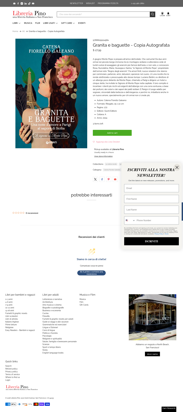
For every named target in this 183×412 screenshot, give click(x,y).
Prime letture (11, 325)
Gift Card (66, 23)
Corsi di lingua (48, 330)
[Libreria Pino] (33, 14)
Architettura (47, 302)
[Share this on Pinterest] (108, 179)
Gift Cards (84, 305)
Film (37, 23)
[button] (106, 141)
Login (7, 380)
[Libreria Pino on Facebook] (18, 3)
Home (15, 31)
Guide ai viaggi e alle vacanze (55, 322)
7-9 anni (8, 305)
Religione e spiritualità (52, 339)
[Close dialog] (177, 167)
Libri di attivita (11, 319)
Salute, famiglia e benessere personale (59, 341)
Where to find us (12, 377)
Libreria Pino (15, 398)
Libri (15, 23)
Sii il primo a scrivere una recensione (91, 272)
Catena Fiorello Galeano (112, 170)
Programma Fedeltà (108, 3)
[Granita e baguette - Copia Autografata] (51, 93)
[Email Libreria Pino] (14, 3)
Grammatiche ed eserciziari (54, 325)
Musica (28, 23)
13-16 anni (9, 310)
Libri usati (49, 23)
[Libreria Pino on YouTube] (33, 3)
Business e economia (51, 310)
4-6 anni (8, 302)
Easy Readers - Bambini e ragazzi (20, 330)
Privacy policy (11, 372)
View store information (103, 156)
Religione (9, 327)
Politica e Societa (50, 333)
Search (8, 366)
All (23, 31)
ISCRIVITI (151, 241)
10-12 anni (9, 308)
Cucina (45, 313)
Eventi (82, 23)
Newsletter (76, 3)
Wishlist (90, 3)
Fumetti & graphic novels (16, 313)
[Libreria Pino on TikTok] (29, 3)
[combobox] (129, 220)
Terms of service (12, 374)
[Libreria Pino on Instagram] (22, 3)
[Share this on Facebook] (101, 179)
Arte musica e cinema (51, 305)
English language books (53, 353)
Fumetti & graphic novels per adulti (57, 319)
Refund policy (11, 369)
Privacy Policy (159, 234)
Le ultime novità (111, 164)
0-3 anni (8, 299)
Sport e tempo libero (51, 347)
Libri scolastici (11, 316)
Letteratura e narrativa (52, 299)
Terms (166, 234)
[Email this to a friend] (115, 179)
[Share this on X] (95, 179)
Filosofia (46, 316)
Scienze (45, 344)
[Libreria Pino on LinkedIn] (25, 3)
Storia (45, 350)
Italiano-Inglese (12, 322)
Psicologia (46, 336)
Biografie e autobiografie (53, 308)
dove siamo (152, 354)
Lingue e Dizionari (50, 327)
